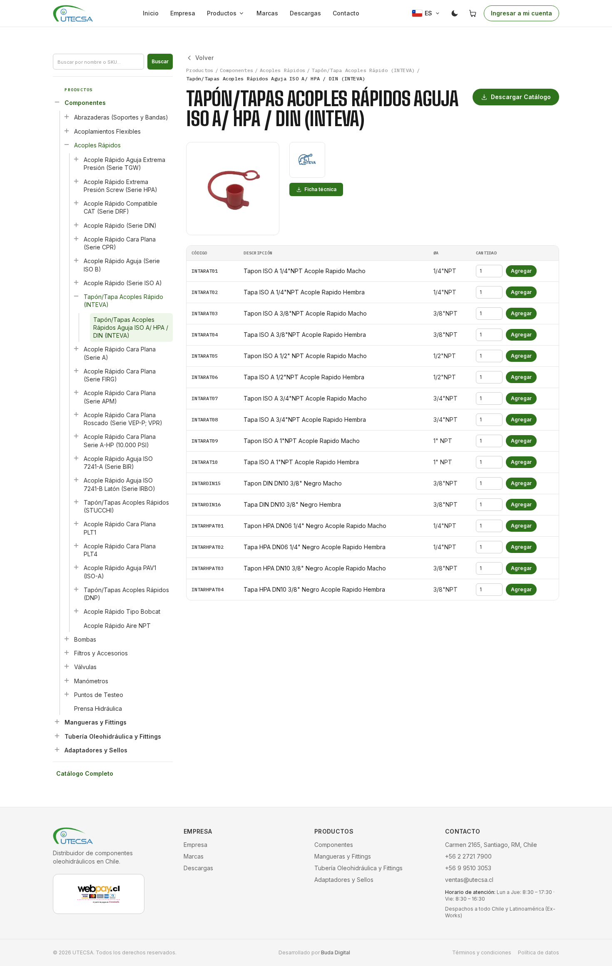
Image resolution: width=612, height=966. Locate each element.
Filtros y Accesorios (101, 653)
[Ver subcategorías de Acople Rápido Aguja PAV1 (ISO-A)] (76, 567)
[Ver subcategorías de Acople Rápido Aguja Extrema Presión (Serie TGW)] (76, 159)
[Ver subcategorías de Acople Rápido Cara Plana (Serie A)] (76, 348)
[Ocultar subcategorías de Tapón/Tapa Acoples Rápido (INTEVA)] (76, 296)
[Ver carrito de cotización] (472, 13)
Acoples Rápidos (97, 145)
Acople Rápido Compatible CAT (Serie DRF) (120, 207)
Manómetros (91, 681)
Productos (221, 13)
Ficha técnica (320, 189)
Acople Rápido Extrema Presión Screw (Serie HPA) (120, 185)
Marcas (267, 13)
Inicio (151, 13)
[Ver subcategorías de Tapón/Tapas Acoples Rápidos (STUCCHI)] (76, 502)
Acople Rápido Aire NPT (117, 625)
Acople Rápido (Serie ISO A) (123, 282)
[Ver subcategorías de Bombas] (66, 639)
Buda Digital (335, 952)
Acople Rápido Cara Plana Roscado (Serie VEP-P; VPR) (123, 418)
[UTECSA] (73, 13)
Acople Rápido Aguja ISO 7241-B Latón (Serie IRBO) (119, 484)
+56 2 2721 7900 (468, 856)
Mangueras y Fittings (96, 722)
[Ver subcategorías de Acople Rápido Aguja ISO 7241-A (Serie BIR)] (76, 458)
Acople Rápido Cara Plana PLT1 (120, 527)
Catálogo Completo (84, 773)
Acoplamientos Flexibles (107, 131)
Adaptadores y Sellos (96, 750)
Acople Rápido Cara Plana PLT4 (120, 550)
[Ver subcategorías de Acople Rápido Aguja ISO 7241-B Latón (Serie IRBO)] (76, 480)
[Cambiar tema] (454, 13)
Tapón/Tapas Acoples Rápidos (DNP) (126, 593)
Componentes (85, 102)
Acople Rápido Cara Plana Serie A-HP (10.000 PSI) (120, 440)
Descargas (305, 13)
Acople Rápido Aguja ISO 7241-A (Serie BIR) (118, 462)
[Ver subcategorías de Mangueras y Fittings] (57, 721)
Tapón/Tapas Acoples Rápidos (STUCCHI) (126, 506)
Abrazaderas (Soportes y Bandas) (121, 117)
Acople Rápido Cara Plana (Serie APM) (120, 396)
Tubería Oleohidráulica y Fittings (113, 736)
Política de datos (538, 952)
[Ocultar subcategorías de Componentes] (57, 102)
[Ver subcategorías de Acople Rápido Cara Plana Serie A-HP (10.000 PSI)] (76, 436)
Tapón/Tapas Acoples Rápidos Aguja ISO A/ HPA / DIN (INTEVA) (130, 327)
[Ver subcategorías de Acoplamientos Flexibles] (66, 131)
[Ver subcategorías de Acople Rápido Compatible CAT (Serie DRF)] (76, 203)
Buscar (160, 61)
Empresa (182, 13)
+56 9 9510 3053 (468, 867)
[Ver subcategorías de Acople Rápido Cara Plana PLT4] (76, 545)
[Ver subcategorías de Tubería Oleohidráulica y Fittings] (57, 736)
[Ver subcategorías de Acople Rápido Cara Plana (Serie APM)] (76, 392)
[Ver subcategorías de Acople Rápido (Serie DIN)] (76, 225)
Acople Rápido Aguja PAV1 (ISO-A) (120, 571)
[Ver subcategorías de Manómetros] (66, 680)
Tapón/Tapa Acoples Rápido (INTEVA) (123, 300)
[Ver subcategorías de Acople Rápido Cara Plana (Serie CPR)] (76, 238)
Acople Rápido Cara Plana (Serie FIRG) (120, 375)
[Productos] (243, 13)
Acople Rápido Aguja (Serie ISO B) (122, 264)
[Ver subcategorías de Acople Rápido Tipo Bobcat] (76, 611)
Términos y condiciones (481, 952)
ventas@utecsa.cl (469, 879)
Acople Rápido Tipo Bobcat (122, 611)
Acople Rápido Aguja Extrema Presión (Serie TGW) (124, 163)
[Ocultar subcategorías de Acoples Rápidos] (66, 144)
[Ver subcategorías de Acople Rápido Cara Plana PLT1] (76, 523)
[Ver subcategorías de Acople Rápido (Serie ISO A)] (76, 282)
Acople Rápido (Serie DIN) (120, 225)
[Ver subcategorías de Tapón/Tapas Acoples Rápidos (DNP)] (76, 589)
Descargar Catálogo (521, 96)
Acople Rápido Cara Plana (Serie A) (120, 353)
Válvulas (85, 666)
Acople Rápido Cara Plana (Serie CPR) (120, 243)
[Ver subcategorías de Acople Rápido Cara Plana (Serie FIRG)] (76, 370)
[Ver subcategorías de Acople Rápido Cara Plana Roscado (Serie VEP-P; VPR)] (76, 414)
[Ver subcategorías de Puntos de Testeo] (66, 694)
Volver (204, 57)
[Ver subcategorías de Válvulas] (66, 666)
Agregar (521, 271)
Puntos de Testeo (98, 694)
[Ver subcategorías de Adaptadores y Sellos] (57, 749)
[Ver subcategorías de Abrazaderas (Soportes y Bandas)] (66, 116)
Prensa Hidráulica (98, 708)
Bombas (85, 639)
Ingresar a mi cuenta (521, 13)
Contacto (346, 13)
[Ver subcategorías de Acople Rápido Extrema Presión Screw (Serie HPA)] (76, 181)
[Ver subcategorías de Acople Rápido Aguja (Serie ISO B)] (76, 260)
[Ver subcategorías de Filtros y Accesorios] (66, 652)
